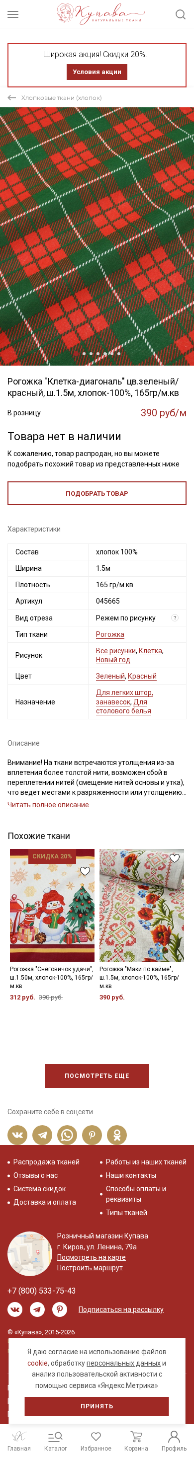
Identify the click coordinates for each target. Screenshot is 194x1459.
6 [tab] (111, 353)
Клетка (150, 651)
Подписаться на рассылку (121, 1309)
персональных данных (124, 1363)
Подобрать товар (97, 493)
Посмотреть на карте (91, 1257)
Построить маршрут (90, 1268)
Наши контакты (131, 1175)
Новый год (113, 660)
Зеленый (110, 676)
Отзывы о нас (35, 1175)
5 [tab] (104, 353)
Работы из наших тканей (146, 1162)
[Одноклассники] (116, 1135)
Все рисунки (116, 651)
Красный (142, 676)
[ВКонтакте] (17, 1135)
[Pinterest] (92, 1135)
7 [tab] (118, 353)
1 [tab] (76, 353)
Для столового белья (123, 706)
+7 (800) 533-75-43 (41, 1291)
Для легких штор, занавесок (124, 697)
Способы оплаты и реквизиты (136, 1194)
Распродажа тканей (46, 1162)
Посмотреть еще (97, 1076)
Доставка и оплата (44, 1202)
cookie (37, 1363)
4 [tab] (98, 353)
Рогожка (110, 634)
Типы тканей (126, 1213)
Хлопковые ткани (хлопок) (61, 97)
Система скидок (39, 1189)
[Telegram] (42, 1135)
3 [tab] (91, 353)
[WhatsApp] (67, 1135)
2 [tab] (84, 353)
